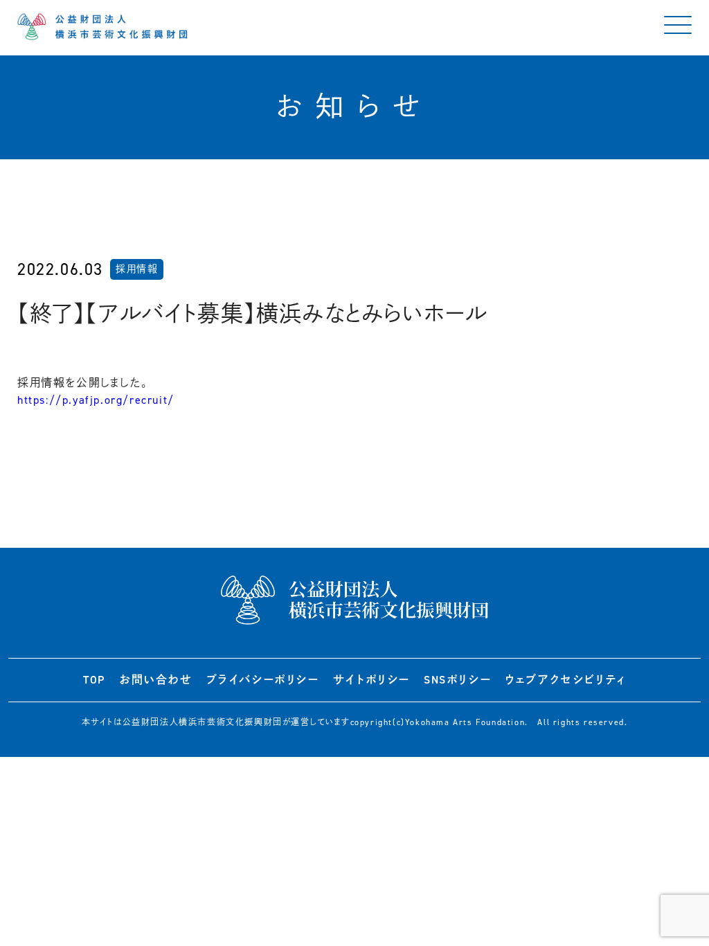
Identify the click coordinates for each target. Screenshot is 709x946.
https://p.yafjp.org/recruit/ (95, 400)
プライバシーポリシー (262, 679)
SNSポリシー (457, 679)
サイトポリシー (371, 679)
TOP (94, 679)
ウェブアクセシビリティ (565, 679)
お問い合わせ (155, 679)
